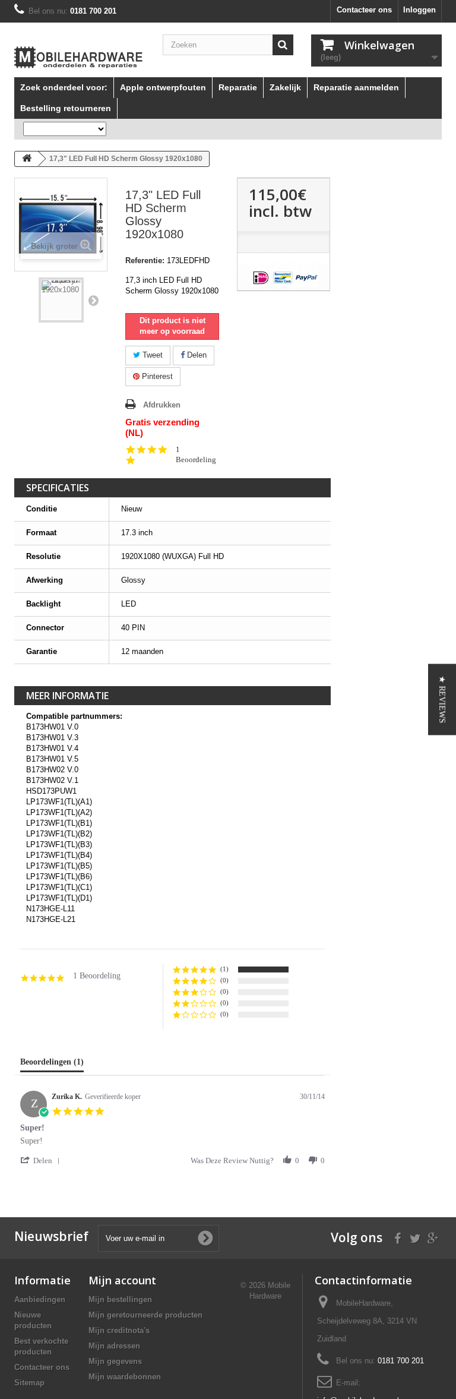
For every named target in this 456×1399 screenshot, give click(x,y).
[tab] (52, 1064)
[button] (42, 1160)
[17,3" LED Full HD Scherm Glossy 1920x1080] (61, 300)
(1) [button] (224, 968)
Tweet (151, 354)
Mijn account (122, 1280)
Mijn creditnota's (119, 1330)
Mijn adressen (114, 1345)
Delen (196, 354)
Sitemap (29, 1382)
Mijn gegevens (115, 1361)
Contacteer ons (364, 9)
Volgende (93, 300)
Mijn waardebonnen (124, 1376)
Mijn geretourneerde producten (145, 1314)
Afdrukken (161, 404)
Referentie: (144, 260)
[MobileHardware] (79, 57)
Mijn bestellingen (120, 1299)
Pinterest (156, 376)
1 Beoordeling (196, 454)
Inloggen (419, 9)
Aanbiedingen (39, 1299)
